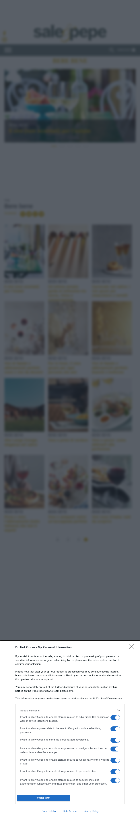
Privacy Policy (91, 811)
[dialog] (70, 729)
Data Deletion (49, 811)
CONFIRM (43, 798)
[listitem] (70, 710)
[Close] (132, 647)
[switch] (115, 717)
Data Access (70, 811)
